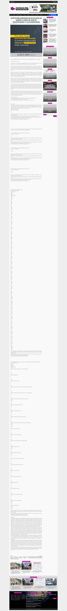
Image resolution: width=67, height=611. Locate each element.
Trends (43, 596)
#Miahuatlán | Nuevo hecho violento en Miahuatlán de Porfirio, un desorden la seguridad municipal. (50, 75)
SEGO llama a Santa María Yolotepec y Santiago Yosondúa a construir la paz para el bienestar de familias (45, 26)
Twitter (46, 596)
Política (55, 594)
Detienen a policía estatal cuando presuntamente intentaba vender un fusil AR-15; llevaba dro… (26, 566)
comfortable (51, 594)
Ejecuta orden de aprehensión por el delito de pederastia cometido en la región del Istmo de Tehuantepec (50, 110)
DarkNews (34, 609)
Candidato (46, 594)
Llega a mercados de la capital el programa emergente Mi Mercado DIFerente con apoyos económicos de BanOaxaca (18, 557)
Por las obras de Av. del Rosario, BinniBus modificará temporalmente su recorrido (37, 566)
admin (11, 23)
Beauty (43, 594)
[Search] (47, 15)
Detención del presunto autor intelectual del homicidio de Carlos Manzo (50, 87)
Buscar (45, 114)
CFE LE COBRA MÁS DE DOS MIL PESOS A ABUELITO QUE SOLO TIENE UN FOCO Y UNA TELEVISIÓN (34, 556)
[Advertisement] (43, 8)
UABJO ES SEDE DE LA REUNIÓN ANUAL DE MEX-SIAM (45, 21)
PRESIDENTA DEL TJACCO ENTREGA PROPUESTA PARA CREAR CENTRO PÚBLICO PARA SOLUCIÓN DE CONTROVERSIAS (50, 53)
